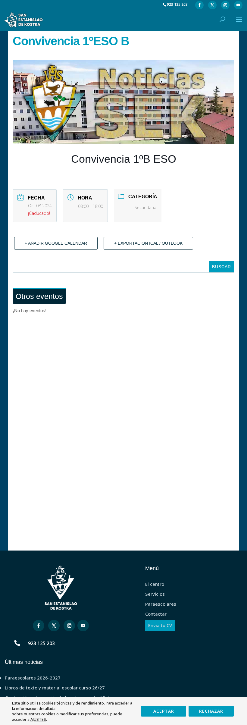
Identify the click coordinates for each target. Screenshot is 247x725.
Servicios (155, 594)
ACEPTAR (163, 711)
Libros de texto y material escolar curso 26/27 (55, 688)
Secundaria (145, 207)
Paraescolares (160, 604)
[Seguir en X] (54, 625)
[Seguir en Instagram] (69, 625)
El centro (154, 584)
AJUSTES (38, 719)
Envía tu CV (160, 625)
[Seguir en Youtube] (83, 625)
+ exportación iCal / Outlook (148, 243)
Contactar (156, 614)
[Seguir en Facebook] (38, 625)
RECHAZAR (211, 711)
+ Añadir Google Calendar (56, 243)
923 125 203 (41, 643)
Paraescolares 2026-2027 (33, 678)
